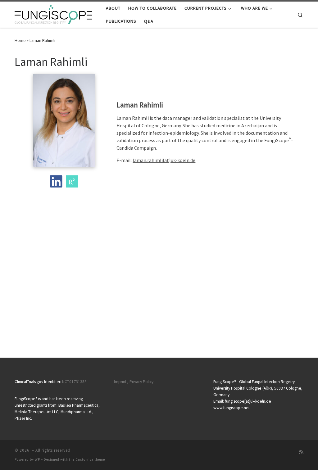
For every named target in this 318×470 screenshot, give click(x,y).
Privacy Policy (141, 381)
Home (20, 40)
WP (37, 459)
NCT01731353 (74, 381)
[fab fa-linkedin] (56, 185)
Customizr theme (90, 459)
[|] (53, 13)
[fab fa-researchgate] (72, 185)
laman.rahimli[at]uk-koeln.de (164, 160)
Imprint (120, 381)
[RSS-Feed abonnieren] (301, 452)
